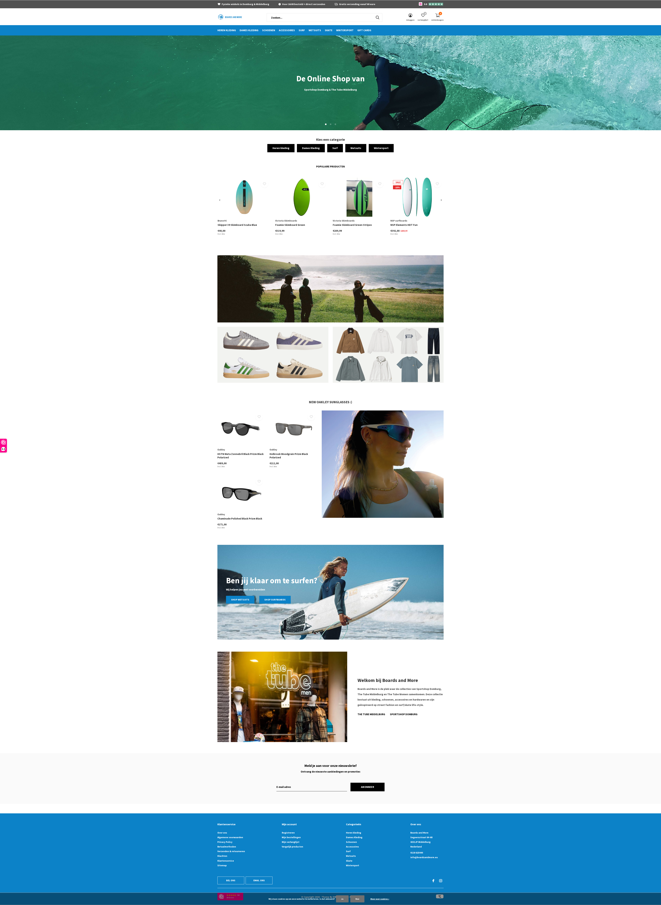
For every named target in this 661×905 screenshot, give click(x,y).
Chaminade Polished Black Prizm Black (239, 518)
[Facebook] (433, 881)
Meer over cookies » (379, 899)
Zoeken (377, 17)
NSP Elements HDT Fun (404, 225)
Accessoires (287, 30)
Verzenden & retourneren (231, 851)
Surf (302, 30)
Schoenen (268, 30)
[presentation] (219, 200)
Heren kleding (226, 30)
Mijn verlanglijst (290, 842)
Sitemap (222, 865)
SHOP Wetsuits (240, 599)
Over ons (222, 832)
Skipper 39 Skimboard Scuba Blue (237, 225)
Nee (357, 899)
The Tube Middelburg (371, 714)
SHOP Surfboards (275, 599)
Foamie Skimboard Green (290, 225)
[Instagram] (440, 881)
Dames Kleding (249, 30)
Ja (342, 899)
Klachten (222, 856)
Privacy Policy (224, 842)
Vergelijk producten (292, 846)
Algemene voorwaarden (230, 837)
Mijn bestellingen (291, 837)
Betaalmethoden (226, 846)
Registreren (288, 832)
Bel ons (230, 880)
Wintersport (345, 30)
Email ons (259, 880)
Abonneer (367, 787)
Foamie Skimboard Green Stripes (352, 225)
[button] (325, 124)
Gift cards (364, 30)
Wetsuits (315, 30)
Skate (328, 30)
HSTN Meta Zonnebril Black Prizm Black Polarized (240, 455)
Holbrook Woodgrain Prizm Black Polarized (289, 455)
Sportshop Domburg (403, 714)
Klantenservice (225, 860)
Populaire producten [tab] (330, 166)
